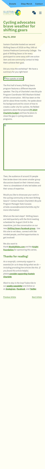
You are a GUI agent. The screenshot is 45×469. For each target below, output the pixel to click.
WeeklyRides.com (17, 246)
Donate (12, 4)
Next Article (37, 297)
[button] (34, 12)
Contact (39, 4)
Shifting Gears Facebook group (21, 228)
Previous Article (9, 297)
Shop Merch (26, 4)
